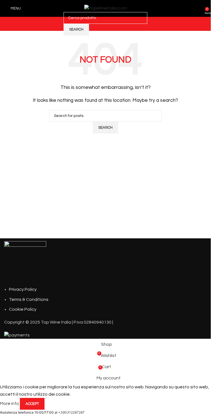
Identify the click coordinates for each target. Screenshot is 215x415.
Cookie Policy (22, 309)
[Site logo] (105, 8)
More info (10, 403)
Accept (32, 404)
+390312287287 (71, 412)
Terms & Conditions (28, 299)
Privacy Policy (23, 289)
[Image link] (25, 262)
